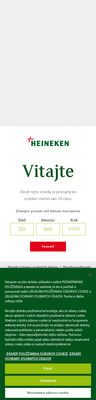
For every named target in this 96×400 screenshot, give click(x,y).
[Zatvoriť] (90, 274)
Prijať (48, 368)
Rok (74, 220)
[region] (48, 334)
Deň (22, 220)
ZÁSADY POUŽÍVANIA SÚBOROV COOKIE (37, 354)
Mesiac (48, 220)
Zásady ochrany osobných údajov (33, 267)
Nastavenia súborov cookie (47, 393)
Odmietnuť (48, 381)
